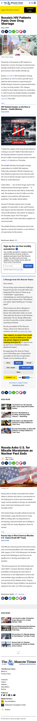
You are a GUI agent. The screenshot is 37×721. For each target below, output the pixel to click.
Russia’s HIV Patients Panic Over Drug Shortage (16, 20)
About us (4, 671)
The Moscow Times (8, 669)
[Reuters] (3, 458)
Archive (3, 689)
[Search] (32, 3)
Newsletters (5, 687)
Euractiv (7, 709)
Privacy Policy (19, 269)
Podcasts (4, 680)
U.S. (16, 594)
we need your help (24, 331)
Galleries (4, 684)
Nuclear (21, 594)
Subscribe (28, 266)
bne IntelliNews (10, 701)
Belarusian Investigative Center (15, 705)
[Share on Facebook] (2, 31)
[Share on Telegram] (10, 31)
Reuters (9, 457)
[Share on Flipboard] (20, 31)
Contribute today (30, 10)
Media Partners (6, 699)
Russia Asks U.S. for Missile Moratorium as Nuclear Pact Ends (17, 450)
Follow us (4, 693)
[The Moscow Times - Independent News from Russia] (13, 3)
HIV (16, 240)
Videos (3, 682)
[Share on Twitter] (6, 31)
